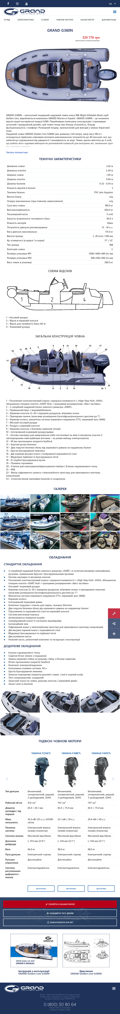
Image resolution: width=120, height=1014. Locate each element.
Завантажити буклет (61, 922)
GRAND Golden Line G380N (34, 972)
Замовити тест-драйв (62, 913)
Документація (109, 19)
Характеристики (26, 19)
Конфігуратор (87, 19)
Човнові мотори (64, 19)
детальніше (41, 888)
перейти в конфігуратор (61, 904)
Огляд (7, 19)
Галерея (45, 19)
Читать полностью (17, 152)
